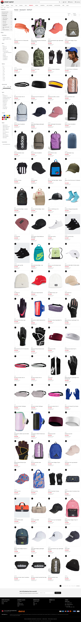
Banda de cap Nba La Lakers (53, 96)
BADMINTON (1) (5, 100)
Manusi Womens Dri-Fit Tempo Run (21, 348)
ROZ (4, 119)
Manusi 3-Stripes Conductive (54, 69)
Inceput (2, 5)
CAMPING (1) (5, 102)
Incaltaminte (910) (4, 13)
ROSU (2, 119)
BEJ (6, 115)
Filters (2, 32)
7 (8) (3, 70)
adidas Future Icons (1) (6, 126)
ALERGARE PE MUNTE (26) (7, 97)
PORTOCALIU (9, 117)
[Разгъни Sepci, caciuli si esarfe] (11, 27)
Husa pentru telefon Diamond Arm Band (38, 321)
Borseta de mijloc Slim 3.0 (19, 96)
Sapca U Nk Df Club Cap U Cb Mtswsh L (72, 181)
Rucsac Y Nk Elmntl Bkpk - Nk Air (37, 209)
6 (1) (3, 67)
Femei (12, 5)
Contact (3, 603)
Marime (3, 63)
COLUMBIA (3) (5, 58)
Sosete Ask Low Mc (52, 236)
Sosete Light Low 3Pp (18, 265)
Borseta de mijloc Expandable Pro (55, 320)
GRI (9, 115)
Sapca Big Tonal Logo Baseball (71, 462)
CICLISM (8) (4, 104)
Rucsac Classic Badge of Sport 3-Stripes (71, 520)
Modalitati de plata (20, 603)
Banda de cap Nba (51, 348)
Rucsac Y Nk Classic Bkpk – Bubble (55, 180)
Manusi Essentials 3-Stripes (53, 491)
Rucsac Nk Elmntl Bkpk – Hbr (37, 265)
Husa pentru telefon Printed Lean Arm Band (38, 434)
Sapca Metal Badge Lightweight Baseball (37, 125)
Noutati (3, 602)
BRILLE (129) (5, 48)
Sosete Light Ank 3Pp (69, 236)
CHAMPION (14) (5, 56)
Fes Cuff (66, 577)
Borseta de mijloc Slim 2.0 (53, 406)
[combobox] (49, 2)
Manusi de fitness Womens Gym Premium (37, 349)
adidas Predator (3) (6, 127)
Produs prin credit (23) (6, 37)
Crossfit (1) (4, 105)
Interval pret (4, 84)
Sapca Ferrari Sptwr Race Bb (37, 292)
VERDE (6, 119)
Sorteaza (74, 13)
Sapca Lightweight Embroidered (54, 124)
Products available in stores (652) (7, 39)
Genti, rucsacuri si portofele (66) (5, 19)
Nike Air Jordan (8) (5, 136)
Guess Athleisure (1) (6, 132)
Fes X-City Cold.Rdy (18, 69)
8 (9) (3, 73)
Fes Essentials (17, 236)
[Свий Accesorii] (11, 15)
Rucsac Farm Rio (34, 491)
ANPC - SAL (35, 603)
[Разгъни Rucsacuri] (11, 17)
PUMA (15, 291)
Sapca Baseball (34, 180)
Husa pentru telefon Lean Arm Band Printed (21, 434)
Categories (3, 9)
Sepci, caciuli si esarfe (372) (6, 28)
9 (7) (3, 75)
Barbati (7, 5)
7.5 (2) (4, 71)
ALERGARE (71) (5, 95)
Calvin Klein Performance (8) (8, 52)
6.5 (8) (4, 68)
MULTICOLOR (6, 117)
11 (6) (4, 80)
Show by (70, 13)
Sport (26, 5)
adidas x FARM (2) (5, 129)
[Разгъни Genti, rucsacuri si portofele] (11, 18)
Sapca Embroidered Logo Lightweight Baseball (55, 41)
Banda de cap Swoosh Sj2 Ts (70, 348)
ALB (2, 115)
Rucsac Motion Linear (52, 152)
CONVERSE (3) (5, 59)
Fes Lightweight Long (69, 152)
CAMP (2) (4, 53)
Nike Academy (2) (5, 134)
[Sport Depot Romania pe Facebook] (50, 602)
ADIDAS (36, 5)
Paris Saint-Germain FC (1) (7, 139)
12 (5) (4, 81)
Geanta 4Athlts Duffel (18, 519)
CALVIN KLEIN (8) (5, 51)
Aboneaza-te (58, 592)
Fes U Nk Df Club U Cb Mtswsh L (71, 69)
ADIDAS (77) (5, 46)
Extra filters (4, 35)
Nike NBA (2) (5, 137)
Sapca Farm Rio (17, 491)
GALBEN (7, 115)
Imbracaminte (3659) (5, 12)
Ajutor (67, 5)
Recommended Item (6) (6, 144)
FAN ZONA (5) (5, 107)
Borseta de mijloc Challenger (20, 406)
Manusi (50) (4, 21)
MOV (4, 117)
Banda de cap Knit (51, 433)
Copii (16, 5)
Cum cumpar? (19, 601)
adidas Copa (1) (5, 125)
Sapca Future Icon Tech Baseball (54, 519)
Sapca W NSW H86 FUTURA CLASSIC (72, 265)
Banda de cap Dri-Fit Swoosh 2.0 (37, 96)
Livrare (18, 602)
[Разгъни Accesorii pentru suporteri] (11, 24)
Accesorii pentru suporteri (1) (5, 25)
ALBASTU (4, 115)
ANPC (34, 604)
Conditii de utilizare (36, 601)
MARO (2, 117)
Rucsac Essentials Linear (70, 96)
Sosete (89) (4, 22)
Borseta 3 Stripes (17, 180)
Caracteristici (4, 142)
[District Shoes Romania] (21, 611)
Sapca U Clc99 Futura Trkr (53, 209)
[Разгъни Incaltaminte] (11, 14)
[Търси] (59, 2)
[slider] (2, 88)
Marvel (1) (4, 133)
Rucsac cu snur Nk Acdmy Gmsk (54, 265)
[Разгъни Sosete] (11, 23)
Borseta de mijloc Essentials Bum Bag (38, 577)
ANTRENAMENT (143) (6, 98)
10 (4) (4, 78)
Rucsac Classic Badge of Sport (71, 40)
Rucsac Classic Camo (35, 69)
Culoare (3, 112)
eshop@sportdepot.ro (69, 604)
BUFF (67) (4, 49)
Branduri (21, 5)
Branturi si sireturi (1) (6, 29)
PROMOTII (31, 5)
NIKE (63, 5)
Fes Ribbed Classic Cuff (52, 292)
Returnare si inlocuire (20, 604)
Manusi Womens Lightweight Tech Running (72, 321)
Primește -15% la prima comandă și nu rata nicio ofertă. (29, 592)
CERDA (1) (4, 55)
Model (3, 122)
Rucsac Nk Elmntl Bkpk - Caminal (21, 209)
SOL (34, 602)
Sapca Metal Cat (68, 292)
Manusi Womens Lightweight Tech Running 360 (72, 378)
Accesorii (8, 7)
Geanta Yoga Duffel (35, 519)
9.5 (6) (4, 77)
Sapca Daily (67, 548)
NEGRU (7, 117)
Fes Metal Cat (17, 292)
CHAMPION (42, 5)
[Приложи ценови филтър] (10, 86)
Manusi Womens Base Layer (20, 320)
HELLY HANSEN (49, 5)
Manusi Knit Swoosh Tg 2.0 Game (71, 406)
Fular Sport (50, 377)
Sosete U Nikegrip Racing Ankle (71, 209)
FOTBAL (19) (5, 109)
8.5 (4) (4, 74)
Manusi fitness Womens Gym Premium (20, 463)
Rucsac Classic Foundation (19, 124)
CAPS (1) (4, 130)
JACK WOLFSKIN (57, 5)
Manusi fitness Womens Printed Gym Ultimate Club (38, 41)
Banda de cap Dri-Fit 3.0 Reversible (21, 40)
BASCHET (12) (5, 101)
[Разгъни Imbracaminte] (11, 12)
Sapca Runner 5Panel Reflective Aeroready (37, 237)
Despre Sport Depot (5, 601)
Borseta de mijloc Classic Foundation (21, 577)
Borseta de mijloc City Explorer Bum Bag (72, 492)
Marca (3, 43)
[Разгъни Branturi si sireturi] (11, 30)
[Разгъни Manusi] (11, 21)
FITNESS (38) (5, 108)
